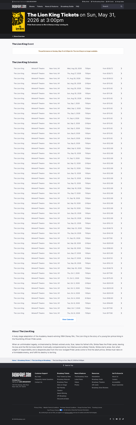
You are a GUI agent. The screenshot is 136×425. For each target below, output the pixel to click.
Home (14, 360)
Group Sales (120, 1)
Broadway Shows (24, 360)
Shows (32, 6)
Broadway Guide (67, 6)
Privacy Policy (38, 407)
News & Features (51, 6)
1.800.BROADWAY (25, 1)
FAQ (77, 6)
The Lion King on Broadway (41, 360)
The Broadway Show (98, 1)
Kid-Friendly (61, 387)
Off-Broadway (61, 396)
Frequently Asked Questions (44, 379)
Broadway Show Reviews (100, 387)
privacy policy (69, 412)
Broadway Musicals (63, 379)
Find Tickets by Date (64, 376)
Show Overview (19, 36)
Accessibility (116, 382)
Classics (59, 390)
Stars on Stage (62, 385)
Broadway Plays (62, 382)
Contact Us (16, 380)
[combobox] (112, 6)
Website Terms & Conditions (51, 407)
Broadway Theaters (98, 382)
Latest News (79, 379)
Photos (77, 385)
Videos (77, 382)
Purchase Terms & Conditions (68, 407)
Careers (114, 379)
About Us (115, 376)
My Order (86, 1)
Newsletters (96, 376)
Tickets (40, 6)
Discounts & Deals (63, 399)
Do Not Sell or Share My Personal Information (76, 410)
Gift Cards (111, 1)
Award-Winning (62, 393)
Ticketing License (97, 407)
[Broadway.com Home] (19, 6)
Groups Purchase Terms (84, 407)
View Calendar (68, 319)
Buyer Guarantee (117, 385)
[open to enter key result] (121, 6)
